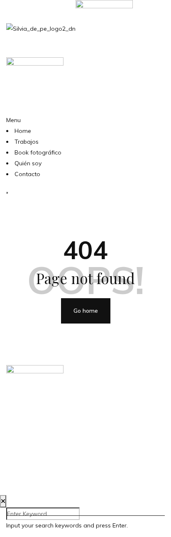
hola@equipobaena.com (86, 438)
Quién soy (28, 163)
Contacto (27, 174)
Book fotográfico (38, 152)
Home (23, 131)
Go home (85, 310)
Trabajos (27, 141)
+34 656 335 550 (85, 455)
